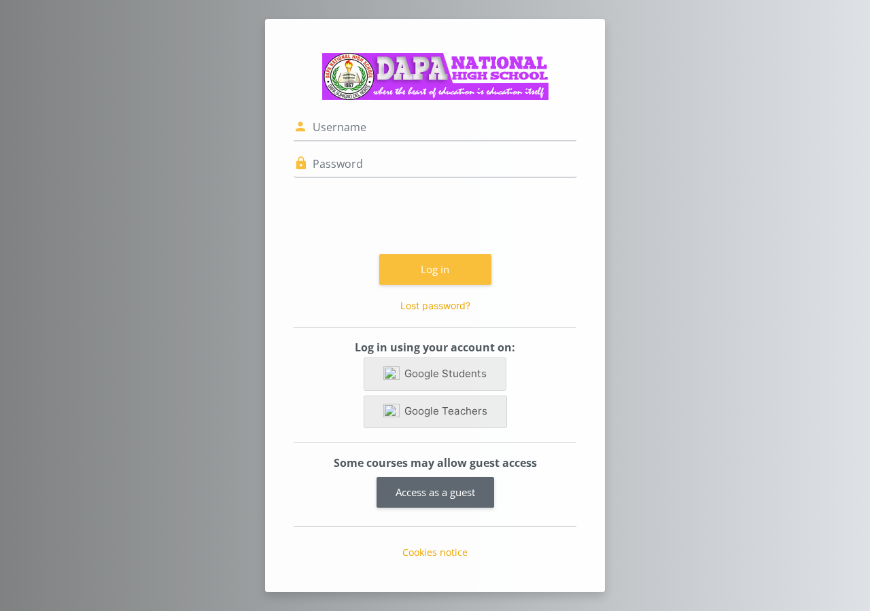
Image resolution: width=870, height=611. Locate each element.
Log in (435, 269)
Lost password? (435, 305)
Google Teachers (445, 410)
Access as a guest (435, 492)
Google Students (445, 373)
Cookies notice (435, 552)
